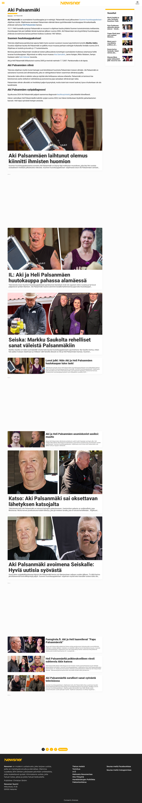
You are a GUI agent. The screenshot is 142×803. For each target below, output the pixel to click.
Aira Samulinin (59, 54)
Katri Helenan (24, 57)
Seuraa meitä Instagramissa (119, 770)
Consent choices (71, 800)
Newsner (10, 15)
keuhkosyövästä (63, 94)
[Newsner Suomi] (70, 3)
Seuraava (63, 749)
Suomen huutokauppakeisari (90, 20)
